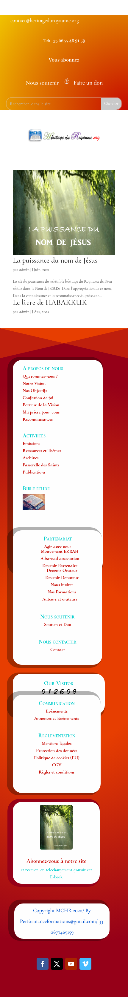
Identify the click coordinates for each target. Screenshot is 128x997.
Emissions (31, 443)
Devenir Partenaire (59, 566)
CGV (56, 765)
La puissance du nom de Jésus (55, 260)
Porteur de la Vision (41, 405)
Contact (57, 650)
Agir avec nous (57, 546)
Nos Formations (62, 592)
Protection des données (56, 751)
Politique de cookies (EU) (56, 758)
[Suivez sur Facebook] (43, 964)
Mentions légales (56, 743)
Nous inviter (62, 585)
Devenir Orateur (62, 570)
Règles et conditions (56, 772)
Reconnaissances (38, 419)
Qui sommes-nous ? (40, 376)
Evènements (57, 711)
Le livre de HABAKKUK (50, 302)
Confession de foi (38, 398)
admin (24, 269)
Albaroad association (59, 558)
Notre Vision (34, 383)
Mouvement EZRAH (60, 551)
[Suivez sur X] (57, 964)
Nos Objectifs (35, 390)
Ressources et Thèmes (42, 451)
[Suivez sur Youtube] (71, 964)
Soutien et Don (57, 624)
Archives (30, 458)
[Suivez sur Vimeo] (85, 964)
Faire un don (88, 82)
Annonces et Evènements (56, 718)
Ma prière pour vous (41, 412)
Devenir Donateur (62, 578)
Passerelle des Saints (41, 465)
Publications (34, 472)
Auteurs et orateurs (59, 599)
